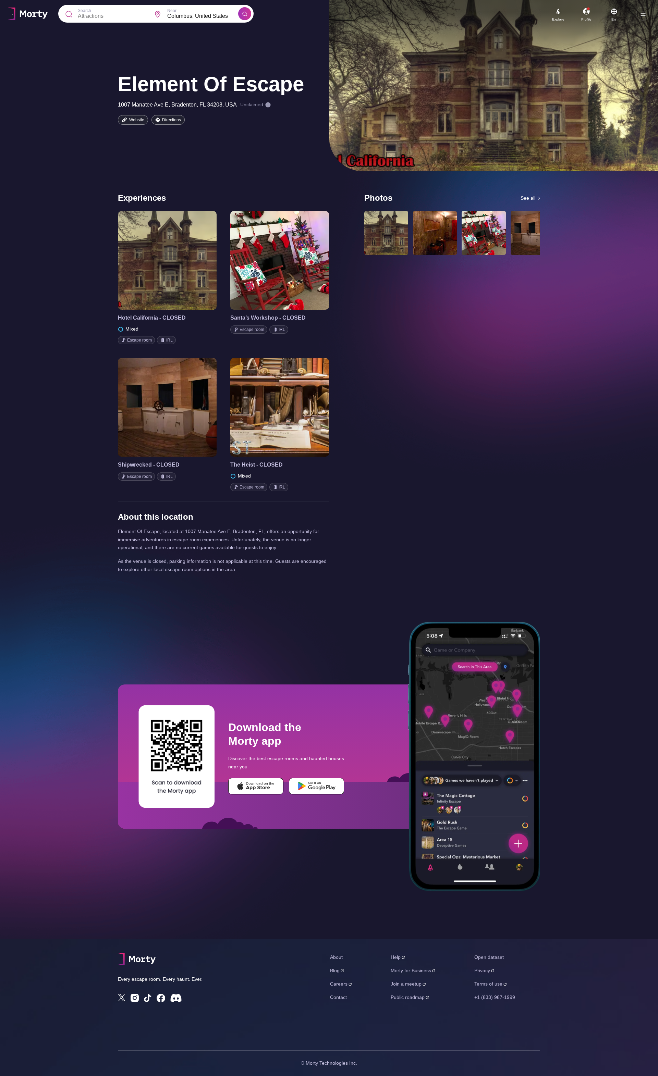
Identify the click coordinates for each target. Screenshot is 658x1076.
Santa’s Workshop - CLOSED (268, 318)
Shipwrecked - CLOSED (149, 465)
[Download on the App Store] (255, 786)
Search (84, 10)
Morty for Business (411, 970)
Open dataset (489, 957)
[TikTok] (147, 998)
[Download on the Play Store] (316, 786)
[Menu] (643, 14)
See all (528, 198)
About (336, 957)
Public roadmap (408, 997)
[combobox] (202, 16)
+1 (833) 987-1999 (494, 997)
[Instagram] (135, 998)
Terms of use (488, 984)
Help (396, 957)
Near (171, 10)
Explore (558, 19)
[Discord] (176, 998)
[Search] (244, 13)
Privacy (482, 970)
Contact (338, 997)
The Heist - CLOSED (256, 465)
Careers (339, 984)
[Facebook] (161, 998)
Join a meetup (406, 984)
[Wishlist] (157, 260)
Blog (335, 970)
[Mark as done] (177, 260)
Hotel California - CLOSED (152, 318)
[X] (121, 997)
